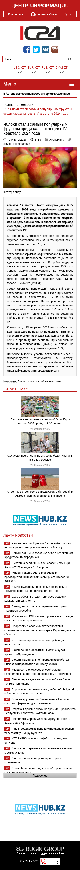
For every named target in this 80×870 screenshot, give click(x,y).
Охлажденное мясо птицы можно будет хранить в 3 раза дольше (40, 457)
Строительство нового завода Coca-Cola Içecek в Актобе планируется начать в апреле (40, 494)
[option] (40, 93)
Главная (9, 104)
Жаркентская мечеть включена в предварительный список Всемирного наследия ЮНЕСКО (36, 577)
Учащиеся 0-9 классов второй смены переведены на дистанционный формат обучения (37, 671)
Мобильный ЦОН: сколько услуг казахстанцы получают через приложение (38, 618)
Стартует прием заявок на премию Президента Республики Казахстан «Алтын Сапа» (40, 711)
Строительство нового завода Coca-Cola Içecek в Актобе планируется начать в (39, 691)
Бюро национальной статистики (39, 381)
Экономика (56, 139)
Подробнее (40, 775)
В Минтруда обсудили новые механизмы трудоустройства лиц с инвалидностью (35, 589)
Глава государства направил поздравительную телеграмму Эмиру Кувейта (39, 731)
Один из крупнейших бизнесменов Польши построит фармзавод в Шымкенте (36, 701)
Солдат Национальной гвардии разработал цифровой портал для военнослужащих (36, 662)
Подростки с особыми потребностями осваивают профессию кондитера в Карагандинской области (39, 630)
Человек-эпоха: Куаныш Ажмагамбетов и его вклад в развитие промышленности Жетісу (38, 545)
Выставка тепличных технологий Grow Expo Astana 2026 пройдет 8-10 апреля (40, 421)
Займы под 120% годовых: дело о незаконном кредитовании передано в (38, 555)
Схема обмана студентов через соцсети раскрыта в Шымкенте (35, 598)
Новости (27, 104)
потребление (21, 144)
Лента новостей (18, 535)
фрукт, (8, 144)
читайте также (17, 388)
